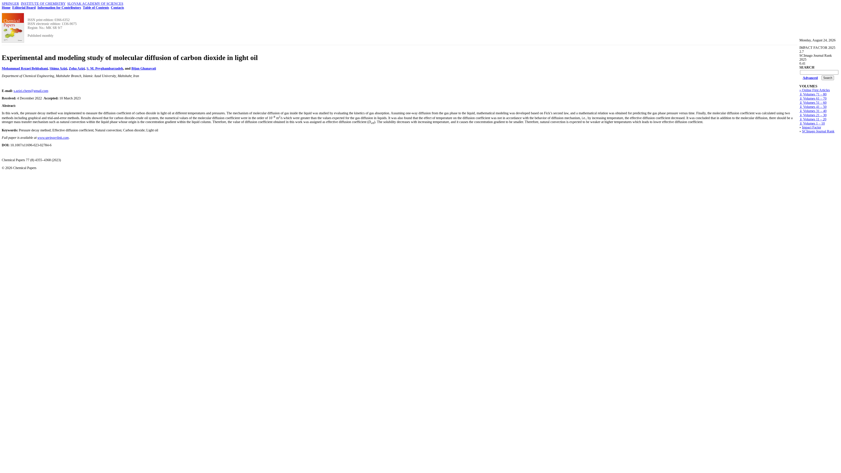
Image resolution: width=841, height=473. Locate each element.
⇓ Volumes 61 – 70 (813, 98)
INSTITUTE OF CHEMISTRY (43, 3)
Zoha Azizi (77, 68)
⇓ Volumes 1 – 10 (812, 123)
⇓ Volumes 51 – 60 (813, 102)
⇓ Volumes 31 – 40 (813, 111)
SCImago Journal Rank (818, 131)
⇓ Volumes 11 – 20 (812, 119)
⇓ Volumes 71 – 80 (813, 94)
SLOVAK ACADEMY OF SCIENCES (95, 3)
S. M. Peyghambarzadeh (105, 68)
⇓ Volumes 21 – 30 (813, 115)
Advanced (810, 78)
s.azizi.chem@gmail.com (31, 91)
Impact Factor (811, 127)
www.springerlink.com (53, 137)
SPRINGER (10, 3)
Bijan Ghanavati (143, 68)
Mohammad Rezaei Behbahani (25, 68)
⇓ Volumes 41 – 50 (813, 107)
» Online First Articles (814, 90)
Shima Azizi (58, 68)
